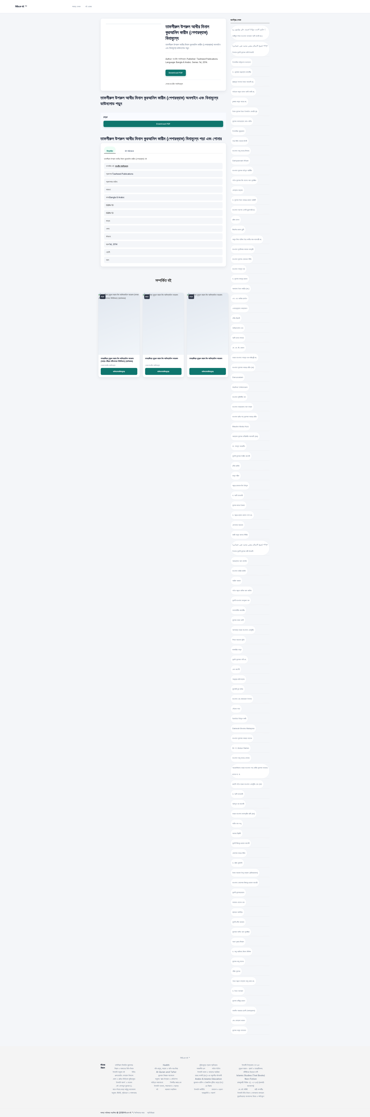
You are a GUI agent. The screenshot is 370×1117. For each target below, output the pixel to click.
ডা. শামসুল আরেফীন (238, 446)
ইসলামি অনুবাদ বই (119, 1072)
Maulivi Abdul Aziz (240, 426)
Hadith (166, 1065)
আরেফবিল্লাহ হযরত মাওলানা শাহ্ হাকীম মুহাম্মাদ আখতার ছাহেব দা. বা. (250, 771)
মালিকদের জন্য (139, 1112)
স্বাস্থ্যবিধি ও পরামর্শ (208, 1093)
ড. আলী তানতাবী (237, 495)
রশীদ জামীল (235, 466)
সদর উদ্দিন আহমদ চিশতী (239, 141)
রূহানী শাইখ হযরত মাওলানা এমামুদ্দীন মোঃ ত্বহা (247, 784)
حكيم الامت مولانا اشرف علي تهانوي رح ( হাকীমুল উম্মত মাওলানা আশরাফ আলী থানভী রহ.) (248, 32)
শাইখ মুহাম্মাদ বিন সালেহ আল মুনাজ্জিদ (244, 180)
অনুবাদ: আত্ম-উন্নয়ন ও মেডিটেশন (166, 1079)
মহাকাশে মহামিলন (170, 1089)
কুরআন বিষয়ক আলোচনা (166, 1075)
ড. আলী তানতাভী (237, 794)
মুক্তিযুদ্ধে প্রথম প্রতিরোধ (208, 1065)
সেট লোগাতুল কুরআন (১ (124, 1086)
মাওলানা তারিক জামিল (239, 571)
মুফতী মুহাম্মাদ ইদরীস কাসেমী (241, 456)
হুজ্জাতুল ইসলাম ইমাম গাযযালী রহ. (243, 82)
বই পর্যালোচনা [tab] (129, 151)
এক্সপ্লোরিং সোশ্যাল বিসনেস (124, 1075)
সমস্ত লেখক (76, 6)
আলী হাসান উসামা (238, 338)
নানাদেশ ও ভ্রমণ (217, 1089)
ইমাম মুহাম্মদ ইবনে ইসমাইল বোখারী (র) (244, 111)
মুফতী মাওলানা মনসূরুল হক (240, 600)
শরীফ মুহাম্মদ (236, 971)
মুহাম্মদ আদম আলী (238, 620)
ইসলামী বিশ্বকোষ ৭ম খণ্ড (250, 1065)
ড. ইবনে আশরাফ (237, 991)
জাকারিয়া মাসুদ (236, 649)
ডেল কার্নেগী (236, 669)
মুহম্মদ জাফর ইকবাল (238, 505)
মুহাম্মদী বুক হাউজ (237, 689)
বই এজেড (88, 6)
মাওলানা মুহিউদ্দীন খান (239, 397)
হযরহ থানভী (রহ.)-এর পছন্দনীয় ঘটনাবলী (208, 1075)
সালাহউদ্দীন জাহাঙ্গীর (238, 610)
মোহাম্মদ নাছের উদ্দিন (238, 853)
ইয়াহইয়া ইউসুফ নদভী (239, 718)
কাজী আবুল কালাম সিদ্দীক (240, 535)
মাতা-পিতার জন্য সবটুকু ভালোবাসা (124, 1089)
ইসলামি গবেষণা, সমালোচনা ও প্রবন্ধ (166, 1086)
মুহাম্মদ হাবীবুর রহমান (238, 1001)
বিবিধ (133, 1072)
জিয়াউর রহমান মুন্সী (238, 229)
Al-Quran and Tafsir (166, 1072)
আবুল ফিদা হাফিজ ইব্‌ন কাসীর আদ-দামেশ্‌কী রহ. (247, 239)
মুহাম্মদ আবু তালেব (238, 961)
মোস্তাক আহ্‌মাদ (237, 190)
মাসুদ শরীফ (235, 476)
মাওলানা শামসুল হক (238, 269)
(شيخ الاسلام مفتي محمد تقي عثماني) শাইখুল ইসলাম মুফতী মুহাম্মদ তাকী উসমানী (250, 49)
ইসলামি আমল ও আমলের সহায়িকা (208, 1072)
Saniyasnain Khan (240, 160)
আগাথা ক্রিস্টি (236, 833)
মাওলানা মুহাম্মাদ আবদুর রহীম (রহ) (243, 367)
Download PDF (176, 73)
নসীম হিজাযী (236, 318)
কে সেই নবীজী (243, 1089)
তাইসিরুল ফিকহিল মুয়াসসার (124, 1065)
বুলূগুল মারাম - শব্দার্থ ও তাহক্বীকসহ (250, 1068)
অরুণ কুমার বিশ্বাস (238, 941)
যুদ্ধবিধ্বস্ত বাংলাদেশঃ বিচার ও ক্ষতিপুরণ (250, 1096)
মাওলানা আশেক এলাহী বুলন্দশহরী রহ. (243, 210)
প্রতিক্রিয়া (150, 1112)
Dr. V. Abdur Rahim (240, 748)
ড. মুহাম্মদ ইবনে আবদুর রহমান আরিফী (244, 200)
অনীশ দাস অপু (236, 823)
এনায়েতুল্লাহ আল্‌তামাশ (239, 308)
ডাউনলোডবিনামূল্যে (119, 371)
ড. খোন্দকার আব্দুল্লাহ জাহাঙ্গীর (241, 72)
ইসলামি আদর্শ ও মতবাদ (124, 1082)
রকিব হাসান (235, 220)
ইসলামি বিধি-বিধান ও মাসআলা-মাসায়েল (250, 1093)
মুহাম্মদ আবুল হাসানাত (239, 1030)
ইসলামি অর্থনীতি (199, 1089)
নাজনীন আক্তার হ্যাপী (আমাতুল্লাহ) (243, 1010)
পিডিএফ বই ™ (185, 1058)
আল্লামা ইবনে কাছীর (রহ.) (240, 288)
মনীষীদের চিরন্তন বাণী (250, 1072)
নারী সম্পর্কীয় (259, 1089)
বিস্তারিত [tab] (110, 151)
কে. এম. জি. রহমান (238, 348)
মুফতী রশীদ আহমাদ (238, 922)
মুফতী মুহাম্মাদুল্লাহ (238, 892)
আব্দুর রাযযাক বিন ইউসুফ (240, 485)
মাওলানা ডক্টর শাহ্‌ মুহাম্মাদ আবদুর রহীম (244, 416)
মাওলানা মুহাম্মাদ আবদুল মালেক (242, 738)
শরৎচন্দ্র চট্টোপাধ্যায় (238, 679)
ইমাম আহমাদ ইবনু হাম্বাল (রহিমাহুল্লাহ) (245, 873)
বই (157, 1089)
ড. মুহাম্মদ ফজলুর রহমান (239, 279)
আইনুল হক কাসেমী (238, 804)
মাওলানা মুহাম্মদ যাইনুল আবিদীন (242, 170)
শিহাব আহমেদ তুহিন (238, 640)
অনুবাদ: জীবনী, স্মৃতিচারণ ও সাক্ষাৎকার (124, 1093)
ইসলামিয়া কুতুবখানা (238, 131)
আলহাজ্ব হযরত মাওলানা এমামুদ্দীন (243, 630)
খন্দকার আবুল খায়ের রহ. (239, 101)
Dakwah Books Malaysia (243, 728)
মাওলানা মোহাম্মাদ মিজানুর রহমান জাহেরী (244, 882)
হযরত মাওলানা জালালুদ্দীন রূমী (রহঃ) (243, 813)
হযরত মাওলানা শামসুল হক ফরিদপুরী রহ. (244, 357)
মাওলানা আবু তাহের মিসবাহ (240, 151)
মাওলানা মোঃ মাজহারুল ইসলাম (242, 699)
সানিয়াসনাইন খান (237, 328)
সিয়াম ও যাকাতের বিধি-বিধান (124, 1068)
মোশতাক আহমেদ (237, 525)
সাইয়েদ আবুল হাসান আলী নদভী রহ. (243, 92)
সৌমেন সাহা (236, 709)
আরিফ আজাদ (236, 580)
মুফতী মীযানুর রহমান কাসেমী (240, 843)
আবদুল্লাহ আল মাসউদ (239, 561)
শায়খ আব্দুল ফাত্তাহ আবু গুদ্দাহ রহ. (243, 981)
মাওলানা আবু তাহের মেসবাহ (241, 758)
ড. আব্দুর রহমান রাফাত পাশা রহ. (242, 515)
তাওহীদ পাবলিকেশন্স (121, 166)
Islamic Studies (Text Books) (250, 1075)
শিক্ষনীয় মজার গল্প (175, 1082)
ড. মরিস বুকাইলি (237, 863)
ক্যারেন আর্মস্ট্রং (237, 912)
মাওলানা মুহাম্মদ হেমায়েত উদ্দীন (241, 259)
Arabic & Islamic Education (208, 1079)
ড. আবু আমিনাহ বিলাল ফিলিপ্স (241, 951)
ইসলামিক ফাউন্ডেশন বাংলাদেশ (241, 62)
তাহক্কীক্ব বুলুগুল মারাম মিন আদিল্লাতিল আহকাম (161, 358)
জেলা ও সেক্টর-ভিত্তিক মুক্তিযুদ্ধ (124, 1079)
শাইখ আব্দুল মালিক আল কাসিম (241, 590)
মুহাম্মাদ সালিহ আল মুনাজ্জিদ (240, 932)
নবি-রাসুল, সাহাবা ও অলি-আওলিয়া (166, 1068)
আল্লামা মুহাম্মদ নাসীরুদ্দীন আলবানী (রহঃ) (245, 436)
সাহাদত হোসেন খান (238, 902)
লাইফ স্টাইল (216, 1068)
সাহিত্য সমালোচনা (157, 1082)
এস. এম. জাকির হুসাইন (239, 298)
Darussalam (237, 377)
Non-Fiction (251, 1079)
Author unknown (240, 387)
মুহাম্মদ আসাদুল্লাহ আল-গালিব (242, 121)
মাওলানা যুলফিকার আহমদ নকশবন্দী (242, 249)
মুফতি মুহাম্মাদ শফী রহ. (239, 659)
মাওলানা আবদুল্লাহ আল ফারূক (242, 407)
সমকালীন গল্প (201, 1068)
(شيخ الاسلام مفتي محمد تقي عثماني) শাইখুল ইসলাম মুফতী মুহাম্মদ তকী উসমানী (250, 547)
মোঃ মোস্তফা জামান (238, 1020)
